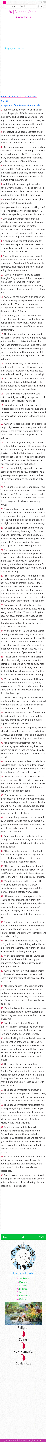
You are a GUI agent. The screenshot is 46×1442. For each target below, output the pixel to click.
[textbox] (21, 6)
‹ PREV (4, 1236)
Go (41, 6)
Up (23, 1236)
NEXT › (42, 1236)
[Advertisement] (23, 1211)
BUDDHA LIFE (19, 48)
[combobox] (21, 6)
